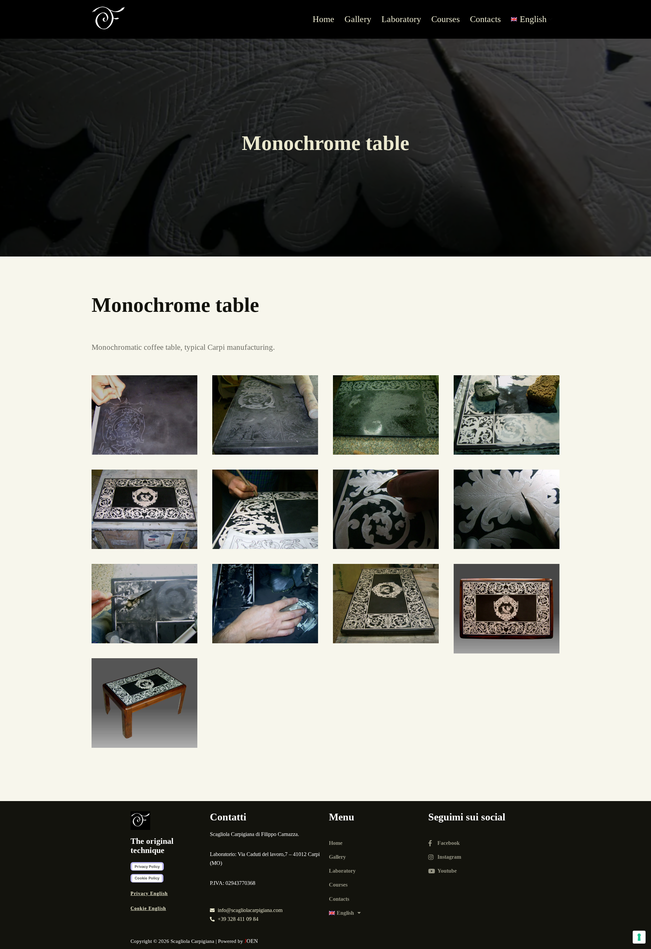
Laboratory (401, 19)
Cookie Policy (147, 878)
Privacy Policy (147, 866)
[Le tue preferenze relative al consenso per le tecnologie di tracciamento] (639, 937)
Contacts (485, 19)
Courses (445, 19)
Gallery (357, 19)
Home (323, 19)
